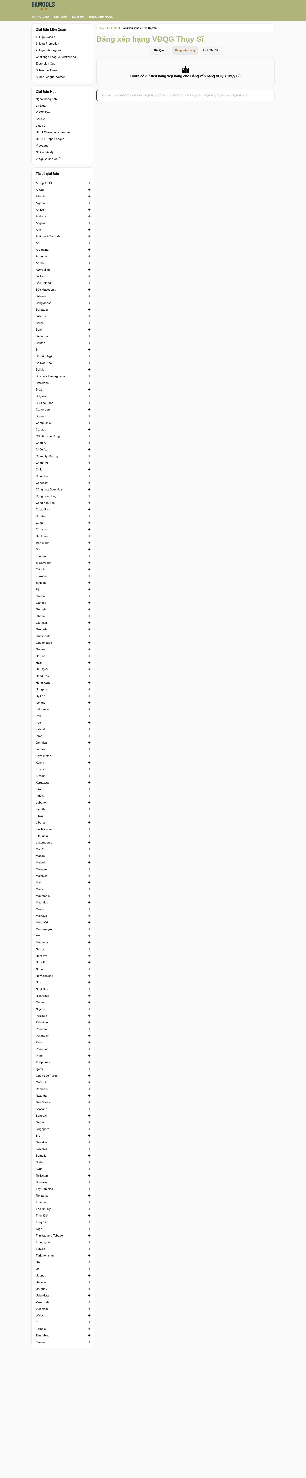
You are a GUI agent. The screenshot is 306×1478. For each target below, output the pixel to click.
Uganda (41, 1275)
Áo (37, 243)
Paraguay (42, 1035)
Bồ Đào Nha (44, 363)
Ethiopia (41, 582)
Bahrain (41, 296)
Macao (40, 855)
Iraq (38, 722)
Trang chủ (40, 16)
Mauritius (42, 902)
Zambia (41, 1328)
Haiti (39, 662)
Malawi (40, 862)
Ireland (40, 729)
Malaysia (41, 869)
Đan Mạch (42, 542)
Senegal (41, 1115)
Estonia (41, 569)
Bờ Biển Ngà (44, 356)
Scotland (41, 1109)
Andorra (41, 216)
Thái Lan (41, 1202)
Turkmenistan (45, 1255)
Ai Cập (40, 189)
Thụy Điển (42, 1215)
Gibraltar (41, 622)
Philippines (43, 1062)
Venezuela (43, 1302)
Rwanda (41, 1095)
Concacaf (42, 482)
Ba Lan (40, 276)
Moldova (41, 915)
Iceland (40, 702)
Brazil (39, 389)
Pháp (39, 1055)
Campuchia (43, 422)
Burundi (41, 416)
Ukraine (41, 1282)
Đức (38, 549)
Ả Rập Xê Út (44, 183)
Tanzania (42, 1195)
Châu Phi (42, 462)
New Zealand (44, 975)
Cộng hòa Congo (47, 496)
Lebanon (41, 802)
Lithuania (42, 835)
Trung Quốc (43, 1242)
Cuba (39, 522)
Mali (38, 882)
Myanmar (42, 942)
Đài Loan (42, 536)
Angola (40, 223)
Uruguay (41, 1288)
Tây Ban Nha (44, 1189)
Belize (40, 323)
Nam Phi (41, 962)
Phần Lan (42, 1049)
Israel (39, 736)
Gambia (41, 602)
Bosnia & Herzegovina (50, 376)
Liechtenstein (44, 829)
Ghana (40, 616)
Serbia (40, 1122)
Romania (42, 1089)
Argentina (42, 249)
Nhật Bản (42, 989)
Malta (39, 889)
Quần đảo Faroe (47, 1075)
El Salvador (43, 562)
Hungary (41, 689)
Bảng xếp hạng (101, 16)
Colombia (42, 476)
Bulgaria (41, 396)
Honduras (42, 676)
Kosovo (41, 769)
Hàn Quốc (42, 669)
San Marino (43, 1102)
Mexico (40, 909)
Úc (37, 1268)
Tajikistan (42, 1175)
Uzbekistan (43, 1295)
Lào (38, 789)
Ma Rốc (41, 849)
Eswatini (41, 576)
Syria (39, 1169)
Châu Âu (41, 449)
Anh (38, 229)
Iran (38, 716)
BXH (115, 28)
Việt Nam (42, 1308)
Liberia (40, 822)
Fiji (38, 589)
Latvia (40, 795)
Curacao (41, 529)
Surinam (41, 1182)
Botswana (42, 382)
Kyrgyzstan (43, 782)
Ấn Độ (40, 209)
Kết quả (60, 16)
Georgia (41, 609)
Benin (39, 329)
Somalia (41, 1155)
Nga (38, 982)
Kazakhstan (43, 756)
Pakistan (41, 1015)
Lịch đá (78, 16)
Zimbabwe (43, 1335)
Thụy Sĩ (41, 1222)
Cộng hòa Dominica (49, 489)
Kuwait (40, 776)
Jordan (40, 749)
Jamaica (41, 742)
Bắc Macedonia (46, 289)
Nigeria (40, 1009)
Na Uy (40, 949)
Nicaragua (42, 995)
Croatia (40, 516)
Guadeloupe (44, 642)
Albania (41, 196)
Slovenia (41, 1149)
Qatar (39, 1069)
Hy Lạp (40, 696)
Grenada (41, 629)
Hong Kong (43, 682)
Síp (38, 1135)
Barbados (42, 309)
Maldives (41, 875)
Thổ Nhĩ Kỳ (43, 1209)
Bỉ (37, 349)
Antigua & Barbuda (48, 236)
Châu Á (41, 442)
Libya (39, 815)
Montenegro (44, 929)
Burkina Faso (44, 402)
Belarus (41, 316)
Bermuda (42, 336)
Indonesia (42, 709)
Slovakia (41, 1142)
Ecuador (41, 556)
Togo (39, 1228)
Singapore (42, 1129)
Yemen (40, 1342)
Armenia (41, 256)
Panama (41, 1029)
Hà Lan (40, 656)
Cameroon (43, 409)
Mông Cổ (42, 922)
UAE (39, 1262)
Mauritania (43, 895)
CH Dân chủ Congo (48, 436)
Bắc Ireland (43, 283)
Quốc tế (41, 1082)
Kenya (40, 762)
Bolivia (40, 369)
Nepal (40, 969)
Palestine (42, 1022)
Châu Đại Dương (47, 456)
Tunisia (40, 1248)
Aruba (40, 263)
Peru (39, 1042)
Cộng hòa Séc (45, 502)
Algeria (40, 203)
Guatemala (43, 636)
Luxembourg (44, 842)
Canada (41, 429)
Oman (40, 1002)
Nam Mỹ (41, 955)
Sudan (40, 1162)
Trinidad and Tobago (49, 1235)
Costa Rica (43, 509)
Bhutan (40, 343)
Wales (40, 1315)
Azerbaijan (43, 269)
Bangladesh (43, 303)
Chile (39, 469)
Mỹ (38, 935)
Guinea (40, 649)
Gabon (40, 596)
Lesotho (41, 809)
